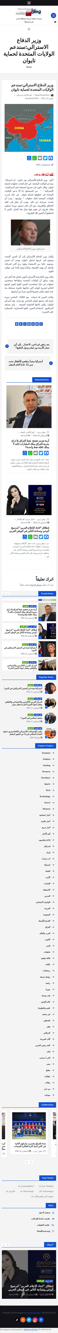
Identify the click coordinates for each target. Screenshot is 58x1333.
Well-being (26, 1191)
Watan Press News (42, 95)
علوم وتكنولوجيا (44, 1008)
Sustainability (25, 1186)
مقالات (47, 1082)
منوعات (47, 1095)
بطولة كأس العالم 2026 (42, 1196)
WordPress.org (43, 1231)
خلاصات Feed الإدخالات (40, 1218)
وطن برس (41, 432)
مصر (48, 1064)
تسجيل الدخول (44, 1212)
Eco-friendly (46, 1186)
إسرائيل (47, 846)
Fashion (46, 759)
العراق (47, 927)
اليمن (48, 945)
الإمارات (47, 883)
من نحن (47, 1088)
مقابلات (47, 1076)
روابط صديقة (45, 977)
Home (29, 67)
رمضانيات (46, 970)
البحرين (47, 896)
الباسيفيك (46, 889)
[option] (29, 612)
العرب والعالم (45, 933)
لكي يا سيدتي (45, 1057)
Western (46, 809)
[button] (4, 594)
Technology (45, 796)
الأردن (48, 877)
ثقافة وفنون (45, 958)
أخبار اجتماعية (44, 815)
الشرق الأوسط (44, 920)
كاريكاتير (47, 1033)
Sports (47, 784)
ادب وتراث (46, 858)
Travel (47, 802)
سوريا (48, 989)
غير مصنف (46, 1014)
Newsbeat (45, 777)
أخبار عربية (30, 519)
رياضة (48, 983)
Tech (48, 790)
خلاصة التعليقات (43, 1225)
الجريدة (47, 908)
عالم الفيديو (45, 1001)
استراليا (20, 95)
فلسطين (47, 1020)
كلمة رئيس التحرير (42, 1045)
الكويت (47, 939)
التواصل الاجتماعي (43, 902)
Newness (46, 771)
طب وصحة (46, 995)
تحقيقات (47, 952)
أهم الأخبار (28, 95)
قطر (48, 1026)
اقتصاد (22, 432)
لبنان (48, 1051)
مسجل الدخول (36, 584)
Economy (46, 753)
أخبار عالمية (45, 821)
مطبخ (48, 1070)
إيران (48, 852)
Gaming (46, 765)
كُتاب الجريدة (45, 1039)
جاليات (47, 964)
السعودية (46, 914)
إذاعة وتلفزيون (44, 840)
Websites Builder (33, 1312)
